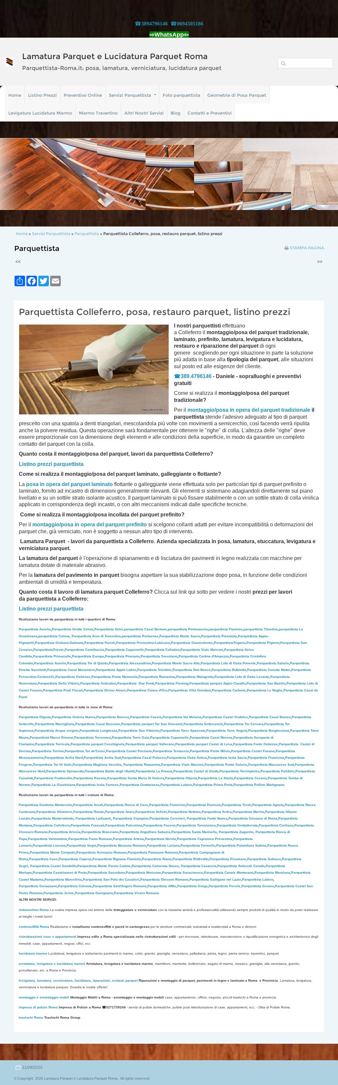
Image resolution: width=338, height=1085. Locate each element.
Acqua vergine (57, 730)
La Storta (215, 778)
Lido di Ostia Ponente (228, 663)
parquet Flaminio (226, 629)
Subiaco (264, 859)
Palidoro (277, 771)
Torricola (52, 744)
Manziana (272, 872)
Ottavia (181, 778)
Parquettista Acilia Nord (64, 757)
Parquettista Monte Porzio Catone (104, 866)
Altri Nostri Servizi (144, 113)
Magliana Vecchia (97, 764)
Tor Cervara (243, 724)
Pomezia (203, 805)
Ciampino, (131, 818)
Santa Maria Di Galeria (135, 778)
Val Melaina (182, 717)
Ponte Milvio (210, 751)
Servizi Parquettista (130, 95)
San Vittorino (138, 730)
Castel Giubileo (225, 717)
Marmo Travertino (98, 113)
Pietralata (219, 636)
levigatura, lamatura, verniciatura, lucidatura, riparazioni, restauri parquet (78, 980)
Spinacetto (65, 771)
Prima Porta (213, 785)
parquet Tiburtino (261, 629)
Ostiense (72, 677)
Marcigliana (54, 724)
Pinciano (122, 656)
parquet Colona (54, 636)
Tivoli (236, 805)
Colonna (75, 886)
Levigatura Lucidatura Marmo (40, 113)
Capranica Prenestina (204, 839)
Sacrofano (106, 872)
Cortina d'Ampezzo (204, 656)
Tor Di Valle (52, 764)
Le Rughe (265, 690)
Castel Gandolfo (53, 866)
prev (18, 174)
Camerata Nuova (155, 866)
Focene (159, 825)
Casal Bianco (270, 717)
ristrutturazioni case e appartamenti (47, 936)
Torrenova (92, 737)
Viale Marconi (202, 649)
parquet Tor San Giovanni (152, 724)
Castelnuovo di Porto (60, 872)
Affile (162, 886)
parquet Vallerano (149, 744)
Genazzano (38, 886)
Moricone (143, 872)
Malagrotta (195, 677)
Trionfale (154, 670)
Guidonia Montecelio (45, 805)
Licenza (49, 845)
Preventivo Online (83, 95)
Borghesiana (268, 730)
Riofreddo (191, 859)
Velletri (151, 812)
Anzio (119, 812)
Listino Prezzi (42, 95)
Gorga (192, 886)
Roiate (88, 812)
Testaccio (171, 751)
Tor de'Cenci (85, 751)
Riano (157, 859)
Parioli (99, 643)
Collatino (162, 649)
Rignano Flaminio (116, 859)
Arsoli (88, 805)
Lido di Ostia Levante (242, 677)
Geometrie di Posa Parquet (236, 95)
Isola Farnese (97, 785)
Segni (81, 845)
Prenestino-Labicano (143, 643)
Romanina (157, 677)
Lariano (163, 845)
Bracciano (100, 832)
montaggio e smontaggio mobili (44, 997)
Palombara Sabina (241, 845)
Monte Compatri (52, 852)
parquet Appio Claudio (217, 683)
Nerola (160, 839)
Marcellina (63, 879)
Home (14, 95)
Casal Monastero (71, 670)
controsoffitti (29, 926)
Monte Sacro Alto (176, 663)
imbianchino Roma (34, 910)
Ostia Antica (187, 757)
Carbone (229, 690)
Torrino (48, 751)
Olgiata (35, 717)
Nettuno (184, 812)
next (319, 174)
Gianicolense (192, 643)
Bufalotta (229, 670)
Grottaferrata (237, 825)
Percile (225, 886)
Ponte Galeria (226, 764)
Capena (75, 859)
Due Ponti (135, 683)
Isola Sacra (227, 757)
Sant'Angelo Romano (120, 886)
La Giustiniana (53, 785)
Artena (128, 839)
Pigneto (263, 643)
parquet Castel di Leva (203, 744)
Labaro (176, 785)
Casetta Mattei (268, 670)
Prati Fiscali (63, 690)
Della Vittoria (58, 683)
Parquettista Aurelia (35, 629)
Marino (248, 812)
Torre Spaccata (182, 730)
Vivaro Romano (136, 893)
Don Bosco (192, 670)
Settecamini (203, 724)
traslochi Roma (31, 1017)
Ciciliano (276, 825)
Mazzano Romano (121, 845)
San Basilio (266, 683)
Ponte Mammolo (114, 677)
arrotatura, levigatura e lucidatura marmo (52, 963)
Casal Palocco (144, 757)
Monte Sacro (179, 636)
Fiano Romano (90, 839)
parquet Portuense (140, 636)
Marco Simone (51, 737)
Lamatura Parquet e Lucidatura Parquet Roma (115, 56)
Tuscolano (159, 656)
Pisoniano (228, 859)
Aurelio (50, 663)
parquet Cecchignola (97, 744)
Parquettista (87, 233)
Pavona (90, 778)
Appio (116, 670)
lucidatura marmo (33, 953)
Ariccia (65, 832)
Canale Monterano (229, 872)
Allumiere (54, 812)
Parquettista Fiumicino (167, 805)
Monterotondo (52, 818)
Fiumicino (266, 757)
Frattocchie (53, 778)
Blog (176, 113)
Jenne (59, 893)
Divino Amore (105, 690)
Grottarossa (139, 785)
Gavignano (94, 893)
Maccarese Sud (271, 764)
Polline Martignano (259, 785)
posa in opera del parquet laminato (69, 484)
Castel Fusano (253, 751)
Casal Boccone (97, 724)
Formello (198, 845)
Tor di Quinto (87, 663)
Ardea (217, 812)
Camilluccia (84, 649)
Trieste (48, 649)
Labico (257, 879)
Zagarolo (236, 832)
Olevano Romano (164, 879)
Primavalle (52, 656)
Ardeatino (98, 683)
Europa (88, 656)
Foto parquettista (181, 95)
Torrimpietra (239, 771)
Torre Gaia (140, 737)
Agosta (268, 805)
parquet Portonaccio (188, 629)
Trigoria (230, 643)
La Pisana (154, 771)
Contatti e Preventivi (209, 113)
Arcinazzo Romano (101, 852)
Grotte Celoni (72, 629)
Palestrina (123, 825)
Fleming (171, 683)
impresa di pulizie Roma (38, 1007)
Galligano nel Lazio (215, 879)
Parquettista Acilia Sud (102, 757)
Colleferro (51, 825)
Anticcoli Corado (241, 866)
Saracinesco (182, 872)
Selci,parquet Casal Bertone (130, 629)
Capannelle (124, 649)
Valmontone (47, 839)
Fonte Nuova (207, 818)
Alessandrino (130, 663)
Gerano (258, 886)
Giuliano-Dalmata (59, 643)
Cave (43, 859)
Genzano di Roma (252, 818)
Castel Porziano (129, 751)
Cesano (250, 778)
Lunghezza (98, 730)
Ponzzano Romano (153, 852)
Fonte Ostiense (255, 744)
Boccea (112, 717)
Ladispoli (93, 818)
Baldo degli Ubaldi (110, 771)
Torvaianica (196, 825)
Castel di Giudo (196, 771)
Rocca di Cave (126, 805)
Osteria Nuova (73, 717)
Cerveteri (167, 818)
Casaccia (199, 866)
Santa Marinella (194, 832)
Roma (44, 926)
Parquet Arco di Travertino (96, 636)
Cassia (146, 717)
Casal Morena (211, 737)
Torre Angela (226, 730)
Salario (273, 663)
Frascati (87, 825)
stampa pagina (307, 248)
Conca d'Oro (147, 690)
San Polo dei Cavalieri (111, 879)
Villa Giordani (189, 690)
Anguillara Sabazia (155, 832)
